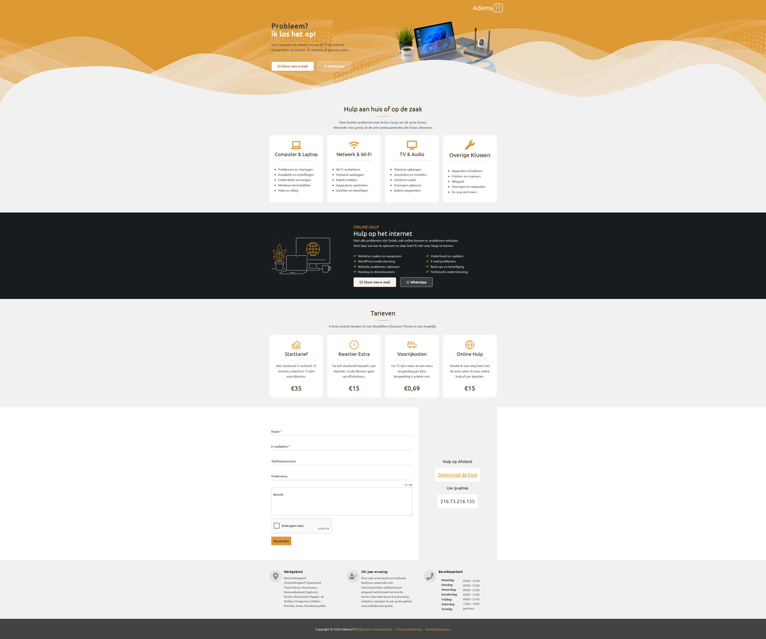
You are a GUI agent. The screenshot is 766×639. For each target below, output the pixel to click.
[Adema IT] (488, 7)
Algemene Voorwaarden (374, 629)
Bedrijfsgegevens (438, 629)
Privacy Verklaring (409, 629)
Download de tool (457, 475)
